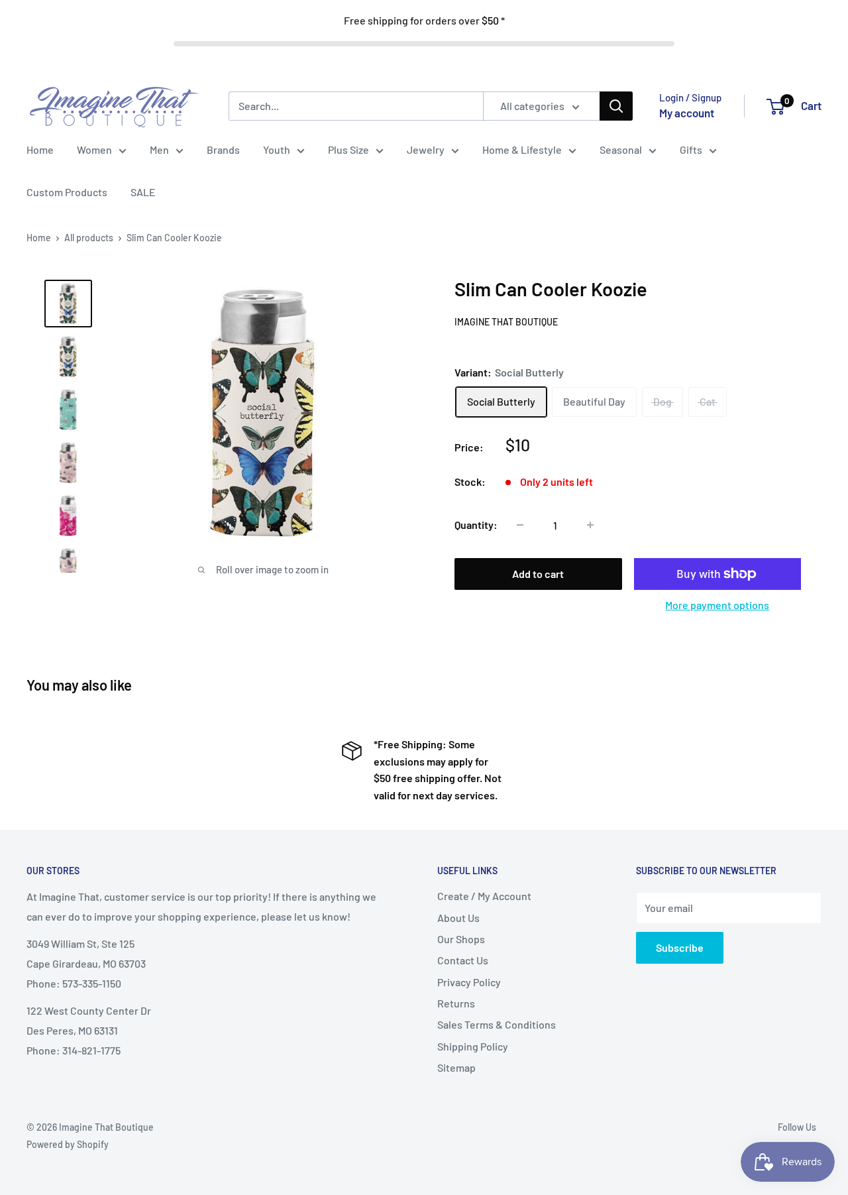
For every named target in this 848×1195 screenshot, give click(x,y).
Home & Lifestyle (522, 149)
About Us (458, 917)
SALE (143, 192)
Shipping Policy (472, 1046)
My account (686, 112)
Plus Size (348, 149)
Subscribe (680, 947)
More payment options (717, 604)
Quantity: (476, 524)
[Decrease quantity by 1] (520, 525)
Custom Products (66, 192)
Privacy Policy (469, 982)
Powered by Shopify (67, 1144)
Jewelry (426, 149)
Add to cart (538, 573)
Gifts (691, 149)
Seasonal (621, 149)
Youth (276, 149)
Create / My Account (484, 895)
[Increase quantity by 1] (590, 525)
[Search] (616, 106)
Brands (223, 149)
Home (40, 149)
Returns (456, 1003)
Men (159, 149)
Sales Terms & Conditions (496, 1024)
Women (94, 149)
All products (88, 237)
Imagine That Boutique (506, 321)
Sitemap (456, 1067)
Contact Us (462, 960)
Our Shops (461, 939)
